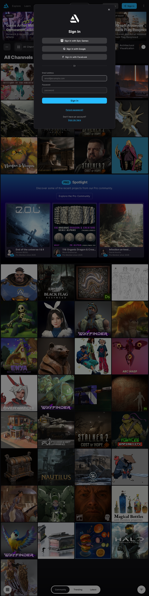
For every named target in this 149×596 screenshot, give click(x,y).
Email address (48, 73)
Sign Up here (74, 120)
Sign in (74, 100)
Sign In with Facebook (76, 57)
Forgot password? (74, 110)
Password (46, 85)
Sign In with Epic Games (76, 41)
